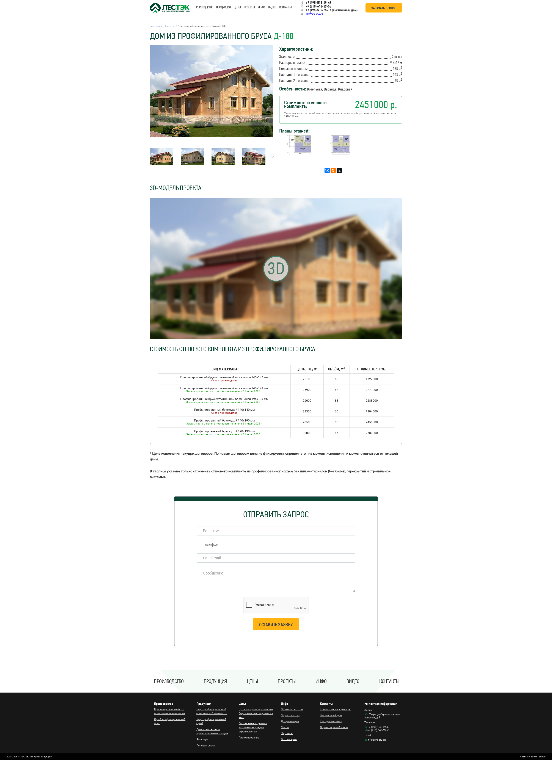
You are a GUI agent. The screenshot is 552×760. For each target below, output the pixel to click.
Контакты (285, 7)
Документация (290, 721)
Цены (237, 7)
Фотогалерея (289, 739)
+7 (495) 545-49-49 (318, 2)
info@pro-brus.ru (314, 13)
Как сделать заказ (331, 721)
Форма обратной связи (334, 727)
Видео (272, 7)
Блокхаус (202, 739)
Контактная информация (335, 709)
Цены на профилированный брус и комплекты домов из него (256, 713)
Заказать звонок (383, 8)
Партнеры (287, 733)
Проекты (249, 7)
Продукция (223, 7)
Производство (203, 7)
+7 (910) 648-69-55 (318, 6)
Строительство (290, 715)
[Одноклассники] (333, 170)
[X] (339, 170)
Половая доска (205, 745)
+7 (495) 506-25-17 (318, 10)
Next (271, 156)
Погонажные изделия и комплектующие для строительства (253, 727)
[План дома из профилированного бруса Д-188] (299, 154)
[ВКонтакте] (327, 170)
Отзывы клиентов (292, 709)
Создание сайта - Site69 (533, 756)
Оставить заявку (276, 624)
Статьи (285, 727)
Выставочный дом (331, 715)
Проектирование (249, 737)
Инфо (261, 7)
